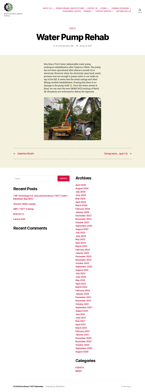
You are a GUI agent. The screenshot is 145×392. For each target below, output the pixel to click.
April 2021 (80, 324)
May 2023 (80, 239)
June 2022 (80, 277)
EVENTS (72, 28)
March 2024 (81, 205)
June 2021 (80, 317)
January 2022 (82, 294)
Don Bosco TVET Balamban (31, 386)
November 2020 (83, 341)
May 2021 (80, 321)
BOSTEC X (18, 214)
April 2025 (80, 185)
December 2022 (83, 256)
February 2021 (82, 331)
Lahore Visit (19, 219)
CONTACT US (92, 8)
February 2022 (82, 290)
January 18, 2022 (85, 46)
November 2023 (83, 219)
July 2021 (80, 314)
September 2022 (83, 266)
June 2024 (80, 195)
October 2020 (82, 345)
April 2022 (80, 283)
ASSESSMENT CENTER (72, 11)
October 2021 (82, 304)
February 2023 (82, 249)
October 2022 (82, 263)
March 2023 (81, 246)
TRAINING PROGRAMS (120, 8)
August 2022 (81, 270)
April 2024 (80, 202)
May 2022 (80, 280)
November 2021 (83, 300)
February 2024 (82, 209)
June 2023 (80, 236)
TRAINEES (87, 11)
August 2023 (81, 229)
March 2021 (81, 328)
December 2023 (83, 215)
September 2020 (83, 348)
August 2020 (81, 351)
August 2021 (81, 311)
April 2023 (80, 243)
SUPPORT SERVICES (103, 11)
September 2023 (83, 226)
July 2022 (80, 273)
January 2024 (82, 212)
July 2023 (80, 232)
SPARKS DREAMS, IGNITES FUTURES (70, 8)
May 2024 (80, 198)
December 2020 (83, 338)
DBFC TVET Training (23, 209)
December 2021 (83, 297)
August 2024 (81, 188)
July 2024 (80, 192)
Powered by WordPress (55, 386)
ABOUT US (47, 8)
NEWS (78, 371)
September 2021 (83, 307)
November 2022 (83, 260)
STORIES (103, 8)
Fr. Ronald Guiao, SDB (66, 46)
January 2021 (82, 334)
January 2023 (82, 253)
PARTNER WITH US (123, 11)
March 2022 (81, 287)
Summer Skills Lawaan (24, 204)
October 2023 (82, 222)
